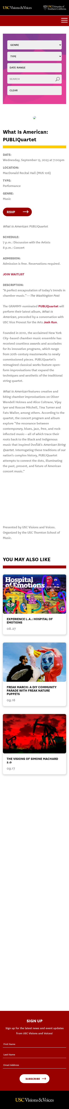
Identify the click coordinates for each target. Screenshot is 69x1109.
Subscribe (32, 1078)
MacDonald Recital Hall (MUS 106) (27, 173)
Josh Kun (50, 322)
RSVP (11, 212)
